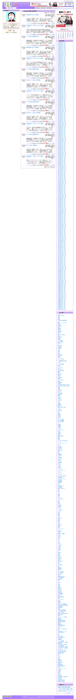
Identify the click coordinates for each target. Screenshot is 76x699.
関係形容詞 (60, 664)
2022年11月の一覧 (62, 96)
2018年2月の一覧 (61, 164)
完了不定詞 (60, 594)
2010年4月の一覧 (61, 276)
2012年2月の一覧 (61, 249)
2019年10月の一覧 (62, 140)
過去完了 (60, 669)
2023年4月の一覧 (61, 90)
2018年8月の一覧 (61, 157)
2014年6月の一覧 (61, 216)
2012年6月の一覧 (61, 245)
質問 (59, 494)
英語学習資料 (49, 7)
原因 (59, 439)
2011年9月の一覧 (61, 255)
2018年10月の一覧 (62, 154)
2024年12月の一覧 (62, 66)
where (59, 424)
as (58, 452)
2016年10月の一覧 (62, 183)
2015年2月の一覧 (61, 207)
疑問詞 (59, 574)
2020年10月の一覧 (62, 126)
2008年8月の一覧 (61, 300)
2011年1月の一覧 (61, 265)
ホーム (11, 7)
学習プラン (60, 518)
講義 (59, 495)
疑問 (59, 580)
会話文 (59, 674)
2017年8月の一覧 (61, 171)
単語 (59, 316)
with (59, 530)
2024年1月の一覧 (61, 79)
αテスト (59, 314)
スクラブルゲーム (62, 478)
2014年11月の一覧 (62, 210)
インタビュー (61, 599)
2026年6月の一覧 (61, 45)
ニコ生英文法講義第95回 (32, 101)
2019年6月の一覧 (61, 145)
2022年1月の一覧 (61, 108)
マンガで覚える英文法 (63, 440)
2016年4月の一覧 (61, 190)
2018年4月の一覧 (61, 161)
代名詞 (59, 432)
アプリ (59, 472)
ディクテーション (62, 470)
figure (59, 602)
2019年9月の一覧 (61, 141)
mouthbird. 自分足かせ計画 (64, 385)
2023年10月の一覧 (62, 83)
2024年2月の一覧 (61, 78)
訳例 (59, 595)
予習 (59, 523)
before (59, 567)
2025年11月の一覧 (62, 53)
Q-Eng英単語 (61, 571)
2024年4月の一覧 (61, 75)
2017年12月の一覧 (62, 166)
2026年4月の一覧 (61, 47)
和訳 (59, 451)
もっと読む (52, 23)
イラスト (60, 511)
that (59, 445)
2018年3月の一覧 (61, 162)
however (60, 410)
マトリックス (61, 499)
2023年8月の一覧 (61, 85)
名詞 (59, 586)
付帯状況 (60, 531)
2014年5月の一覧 (61, 217)
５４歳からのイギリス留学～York (65, 689)
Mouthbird (60, 355)
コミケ (59, 441)
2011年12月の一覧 (62, 252)
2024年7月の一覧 (61, 72)
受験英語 (60, 660)
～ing (59, 547)
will (58, 630)
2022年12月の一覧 (62, 95)
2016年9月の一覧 (61, 184)
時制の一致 (60, 450)
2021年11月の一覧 (62, 110)
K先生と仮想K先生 (62, 609)
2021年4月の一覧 (61, 118)
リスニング (60, 469)
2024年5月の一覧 (61, 74)
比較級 (59, 671)
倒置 (59, 327)
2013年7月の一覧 (61, 229)
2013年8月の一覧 (61, 228)
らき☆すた (60, 474)
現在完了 (60, 590)
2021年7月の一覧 (61, 115)
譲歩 (59, 598)
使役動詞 (60, 377)
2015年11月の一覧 (62, 196)
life (58, 333)
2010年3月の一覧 (61, 277)
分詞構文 (60, 331)
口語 (59, 673)
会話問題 (60, 480)
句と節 (59, 544)
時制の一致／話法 (62, 407)
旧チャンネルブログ (62, 322)
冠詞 (59, 490)
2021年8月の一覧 (61, 114)
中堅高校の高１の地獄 (63, 642)
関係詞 (59, 339)
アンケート (60, 545)
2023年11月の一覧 (62, 81)
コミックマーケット (62, 443)
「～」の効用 (61, 640)
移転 (59, 387)
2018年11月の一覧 (62, 153)
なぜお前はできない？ (63, 651)
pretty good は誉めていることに (65, 691)
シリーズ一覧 (61, 359)
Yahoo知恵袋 (61, 577)
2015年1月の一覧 (61, 208)
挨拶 (59, 388)
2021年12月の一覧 (62, 109)
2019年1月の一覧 (61, 151)
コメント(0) (30, 34)
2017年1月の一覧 (61, 179)
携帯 (59, 365)
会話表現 (60, 675)
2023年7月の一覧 (61, 86)
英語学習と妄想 (61, 681)
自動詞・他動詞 (61, 533)
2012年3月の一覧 (61, 248)
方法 (59, 352)
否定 (59, 532)
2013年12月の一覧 (62, 223)
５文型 (59, 536)
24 (65, 36)
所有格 (59, 383)
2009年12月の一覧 (62, 280)
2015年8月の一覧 (61, 199)
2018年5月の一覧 (61, 160)
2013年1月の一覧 (61, 236)
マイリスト (60, 458)
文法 (59, 321)
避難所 (59, 414)
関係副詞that (60, 436)
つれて (59, 656)
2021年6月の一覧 (61, 116)
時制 (59, 323)
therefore (60, 409)
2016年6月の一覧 (61, 188)
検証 (59, 520)
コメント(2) (30, 23)
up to (59, 575)
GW (59, 521)
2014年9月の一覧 (61, 213)
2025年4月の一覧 (61, 61)
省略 (59, 353)
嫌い (59, 437)
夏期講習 (60, 619)
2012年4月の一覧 (61, 247)
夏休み (59, 618)
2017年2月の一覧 (61, 178)
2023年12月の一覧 (62, 80)
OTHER (59, 399)
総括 (59, 357)
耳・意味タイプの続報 (63, 648)
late (59, 539)
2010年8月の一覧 (61, 271)
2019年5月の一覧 (61, 146)
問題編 (59, 328)
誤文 (59, 658)
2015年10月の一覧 (62, 197)
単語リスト (60, 525)
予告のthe (60, 638)
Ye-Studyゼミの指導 (62, 644)
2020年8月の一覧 (61, 128)
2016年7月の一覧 (61, 186)
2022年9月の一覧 (61, 98)
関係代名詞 (60, 606)
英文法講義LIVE (61, 665)
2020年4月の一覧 (61, 133)
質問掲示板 (37, 7)
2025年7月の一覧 (61, 58)
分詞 (59, 335)
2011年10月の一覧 (62, 254)
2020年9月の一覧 (61, 127)
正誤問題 (60, 481)
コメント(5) (30, 154)
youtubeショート (61, 679)
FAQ (70, 5)
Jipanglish (60, 345)
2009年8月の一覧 (61, 285)
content (59, 589)
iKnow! (59, 507)
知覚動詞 (60, 447)
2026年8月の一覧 (61, 42)
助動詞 (59, 453)
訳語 (59, 519)
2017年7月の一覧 (61, 172)
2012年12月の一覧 (62, 238)
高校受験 (60, 568)
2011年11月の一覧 (62, 253)
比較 (59, 431)
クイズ (59, 362)
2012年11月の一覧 (62, 239)
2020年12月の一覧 (62, 123)
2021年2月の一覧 (61, 121)
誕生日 (59, 375)
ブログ (59, 538)
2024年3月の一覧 (61, 77)
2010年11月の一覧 (62, 267)
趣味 (59, 555)
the (58, 492)
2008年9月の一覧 (61, 298)
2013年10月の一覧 (62, 226)
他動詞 (59, 405)
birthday (59, 374)
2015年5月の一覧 (61, 203)
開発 (59, 319)
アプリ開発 (60, 340)
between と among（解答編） (33, 80)
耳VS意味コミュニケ (62, 631)
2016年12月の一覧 (62, 180)
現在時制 (60, 455)
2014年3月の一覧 (61, 220)
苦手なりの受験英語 (62, 604)
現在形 (59, 343)
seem (59, 550)
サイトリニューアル (62, 475)
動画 (59, 395)
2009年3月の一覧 (61, 291)
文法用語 (60, 564)
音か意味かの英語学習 (63, 676)
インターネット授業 (62, 617)
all (58, 540)
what (59, 654)
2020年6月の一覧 (61, 130)
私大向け (60, 505)
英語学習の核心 (61, 680)
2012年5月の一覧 (61, 246)
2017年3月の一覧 (61, 177)
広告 (59, 512)
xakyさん (60, 497)
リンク (59, 461)
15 (60, 35)
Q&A (59, 600)
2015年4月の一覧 (61, 204)
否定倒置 (60, 558)
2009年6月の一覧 (61, 288)
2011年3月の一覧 (61, 263)
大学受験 (60, 390)
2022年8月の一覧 (61, 99)
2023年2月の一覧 (61, 92)
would (59, 463)
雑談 (59, 434)
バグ (59, 456)
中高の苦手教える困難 (63, 646)
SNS (59, 413)
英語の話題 (43, 7)
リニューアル (61, 430)
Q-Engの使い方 (69, 3)
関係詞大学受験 (61, 625)
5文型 (59, 582)
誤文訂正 (60, 556)
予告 (59, 427)
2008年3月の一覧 (61, 305)
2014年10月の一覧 (62, 211)
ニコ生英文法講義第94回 (32, 134)
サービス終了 (61, 379)
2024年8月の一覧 (61, 71)
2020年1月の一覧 (61, 136)
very (59, 418)
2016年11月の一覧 (62, 182)
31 (65, 37)
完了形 (59, 464)
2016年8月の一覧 (61, 185)
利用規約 (25, 696)
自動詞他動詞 (61, 596)
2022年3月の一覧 (61, 105)
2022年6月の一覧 (61, 102)
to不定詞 (60, 592)
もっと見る (68, 692)
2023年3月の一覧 (61, 91)
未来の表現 (60, 636)
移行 (59, 391)
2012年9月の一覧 (61, 241)
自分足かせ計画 (61, 476)
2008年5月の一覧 (61, 303)
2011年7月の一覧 (61, 258)
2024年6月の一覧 (61, 73)
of (58, 344)
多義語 (59, 601)
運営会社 (44, 696)
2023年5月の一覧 (61, 89)
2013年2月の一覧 (61, 235)
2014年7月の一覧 (61, 215)
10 (65, 33)
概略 (59, 502)
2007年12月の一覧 (62, 309)
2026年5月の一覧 (61, 46)
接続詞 (59, 332)
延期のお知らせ (61, 488)
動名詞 (59, 549)
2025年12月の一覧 (62, 52)
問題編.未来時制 (61, 620)
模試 (59, 526)
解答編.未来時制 (61, 621)
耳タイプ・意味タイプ (63, 629)
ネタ (59, 496)
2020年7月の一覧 (61, 129)
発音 (59, 527)
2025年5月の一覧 (61, 60)
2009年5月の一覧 (61, 289)
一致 (59, 542)
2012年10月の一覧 (62, 240)
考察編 (59, 546)
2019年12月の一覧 (62, 138)
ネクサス (60, 449)
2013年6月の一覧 (61, 230)
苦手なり (60, 661)
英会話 (59, 663)
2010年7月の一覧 (61, 272)
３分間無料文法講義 (62, 360)
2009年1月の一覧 (61, 294)
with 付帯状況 (61, 421)
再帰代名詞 (60, 614)
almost (59, 415)
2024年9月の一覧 (61, 70)
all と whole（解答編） (32, 145)
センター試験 (61, 419)
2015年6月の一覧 (61, 202)
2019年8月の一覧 (61, 142)
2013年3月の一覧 (61, 234)
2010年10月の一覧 (62, 269)
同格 (59, 667)
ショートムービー (62, 668)
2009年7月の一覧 (61, 286)
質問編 (59, 569)
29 (60, 37)
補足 (59, 537)
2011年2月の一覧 (61, 264)
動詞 (59, 627)
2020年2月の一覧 (61, 135)
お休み (59, 396)
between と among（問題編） (33, 112)
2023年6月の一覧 (61, 87)
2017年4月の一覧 (61, 176)
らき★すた (60, 509)
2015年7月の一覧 (61, 201)
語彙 (59, 584)
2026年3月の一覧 (61, 48)
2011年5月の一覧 (61, 260)
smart (59, 349)
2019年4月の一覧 (61, 147)
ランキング (55, 7)
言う (59, 483)
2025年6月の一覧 (61, 59)
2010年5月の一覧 (61, 275)
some (59, 397)
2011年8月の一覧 (61, 257)
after (59, 517)
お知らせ (60, 400)
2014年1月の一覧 (61, 222)
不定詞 (59, 466)
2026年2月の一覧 (61, 49)
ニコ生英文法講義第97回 (32, 36)
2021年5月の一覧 (61, 117)
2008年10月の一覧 (62, 297)
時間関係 (60, 457)
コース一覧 (60, 358)
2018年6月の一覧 (61, 159)
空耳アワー (60, 468)
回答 (59, 513)
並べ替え (60, 446)
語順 (59, 559)
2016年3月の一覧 (61, 191)
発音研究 (60, 677)
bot (58, 634)
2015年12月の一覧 (62, 195)
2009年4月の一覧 (61, 290)
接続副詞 (60, 337)
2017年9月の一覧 (61, 170)
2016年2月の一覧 (61, 192)
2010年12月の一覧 (62, 266)
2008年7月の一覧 (61, 301)
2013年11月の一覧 (62, 224)
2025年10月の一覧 (62, 54)
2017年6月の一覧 (61, 173)
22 (60, 36)
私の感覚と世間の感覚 (63, 605)
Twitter (47, 696)
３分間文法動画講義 (62, 320)
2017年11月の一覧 (62, 167)
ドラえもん (60, 626)
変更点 (59, 369)
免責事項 (39, 696)
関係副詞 (60, 643)
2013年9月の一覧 (61, 227)
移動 (59, 514)
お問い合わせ (52, 696)
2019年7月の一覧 (61, 143)
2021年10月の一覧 (62, 111)
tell (58, 633)
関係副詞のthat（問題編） (32, 47)
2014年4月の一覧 (61, 219)
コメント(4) (30, 56)
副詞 (59, 543)
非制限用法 (60, 593)
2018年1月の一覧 (61, 165)
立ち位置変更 (61, 370)
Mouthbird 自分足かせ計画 (63, 384)
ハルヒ (59, 471)
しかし (59, 408)
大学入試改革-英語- (62, 650)
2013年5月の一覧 (61, 232)
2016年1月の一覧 (61, 193)
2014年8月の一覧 (61, 214)
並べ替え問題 (61, 420)
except (59, 649)
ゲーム (59, 508)
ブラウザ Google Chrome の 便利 (65, 688)
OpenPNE (52, 697)
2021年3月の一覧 (61, 120)
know (59, 500)
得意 (59, 438)
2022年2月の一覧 (61, 106)
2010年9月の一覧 (61, 270)
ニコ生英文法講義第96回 (32, 69)
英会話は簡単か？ (62, 637)
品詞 (59, 608)
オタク (59, 465)
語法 (59, 318)
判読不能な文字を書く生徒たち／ (65, 686)
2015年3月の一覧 (61, 205)
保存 (59, 351)
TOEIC (59, 670)
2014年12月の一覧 (62, 209)
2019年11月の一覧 (62, 139)
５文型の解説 (61, 645)
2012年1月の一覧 (61, 251)
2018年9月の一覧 (61, 155)
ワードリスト (61, 528)
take (59, 534)
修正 (59, 372)
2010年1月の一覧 (61, 279)
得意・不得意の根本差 (63, 613)
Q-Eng (11, 5)
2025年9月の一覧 (61, 55)
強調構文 (60, 639)
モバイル (60, 366)
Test (59, 401)
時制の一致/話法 (61, 334)
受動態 (59, 425)
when (59, 553)
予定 (59, 376)
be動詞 (59, 426)
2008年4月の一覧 (61, 304)
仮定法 (59, 416)
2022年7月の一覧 (61, 101)
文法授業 (60, 487)
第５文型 (60, 579)
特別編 (59, 459)
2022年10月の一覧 (62, 97)
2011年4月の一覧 (61, 261)
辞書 (59, 378)
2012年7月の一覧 (61, 244)
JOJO (59, 524)
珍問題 (59, 506)
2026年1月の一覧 (61, 51)
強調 (59, 338)
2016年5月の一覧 (61, 189)
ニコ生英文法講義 (62, 611)
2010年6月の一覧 (61, 273)
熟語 (59, 329)
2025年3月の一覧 (61, 62)
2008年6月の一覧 (61, 302)
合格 (59, 562)
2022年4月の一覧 (61, 104)
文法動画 (60, 394)
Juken (59, 389)
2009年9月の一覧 (61, 284)
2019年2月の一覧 (61, 149)
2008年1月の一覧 (61, 308)
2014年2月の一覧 (61, 221)
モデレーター (61, 368)
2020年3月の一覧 (61, 134)
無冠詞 (59, 552)
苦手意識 (60, 382)
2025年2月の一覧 (61, 64)
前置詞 (59, 356)
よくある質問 (61, 364)
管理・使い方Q (61, 315)
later (59, 515)
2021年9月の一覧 (61, 112)
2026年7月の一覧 (61, 43)
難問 (59, 371)
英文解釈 (60, 462)
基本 (59, 623)
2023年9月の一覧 (61, 84)
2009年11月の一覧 (62, 282)
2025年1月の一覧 (61, 65)
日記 (59, 350)
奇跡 (59, 557)
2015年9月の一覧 (61, 198)
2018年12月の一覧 (62, 152)
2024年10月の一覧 (62, 68)
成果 (59, 615)
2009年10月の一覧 (62, 283)
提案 (59, 381)
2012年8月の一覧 (61, 242)
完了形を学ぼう (61, 632)
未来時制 (60, 477)
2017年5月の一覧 (61, 174)
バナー (59, 493)
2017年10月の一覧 (62, 168)
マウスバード (61, 363)
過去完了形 (60, 662)
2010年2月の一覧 (61, 278)
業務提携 (60, 347)
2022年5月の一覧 (61, 103)
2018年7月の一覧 (61, 158)
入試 (59, 503)
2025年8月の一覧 (61, 56)
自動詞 (59, 403)
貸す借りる (60, 561)
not (58, 583)
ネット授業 (60, 573)
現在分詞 (60, 588)
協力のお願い (61, 341)
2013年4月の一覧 (61, 233)
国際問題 (60, 624)
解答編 (59, 325)
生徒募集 (60, 607)
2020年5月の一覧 (61, 132)
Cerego (59, 428)
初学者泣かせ (61, 486)
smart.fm (60, 326)
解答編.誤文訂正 (61, 576)
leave (59, 484)
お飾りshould (61, 612)
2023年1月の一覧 (61, 93)
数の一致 (60, 406)
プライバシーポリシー (32, 696)
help (59, 402)
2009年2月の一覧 (61, 292)
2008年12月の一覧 (62, 295)
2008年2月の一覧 (61, 307)
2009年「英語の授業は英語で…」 (65, 687)
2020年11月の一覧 (62, 124)
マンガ (59, 444)
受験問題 (60, 482)
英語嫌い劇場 (61, 652)
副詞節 (59, 587)
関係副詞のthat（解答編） (32, 14)
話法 (59, 657)
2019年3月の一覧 (61, 148)
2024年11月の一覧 (62, 67)
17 (65, 35)
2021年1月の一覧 (61, 122)
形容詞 (59, 433)
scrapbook (60, 393)
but (58, 655)
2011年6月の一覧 (61, 259)
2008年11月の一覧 (62, 296)
